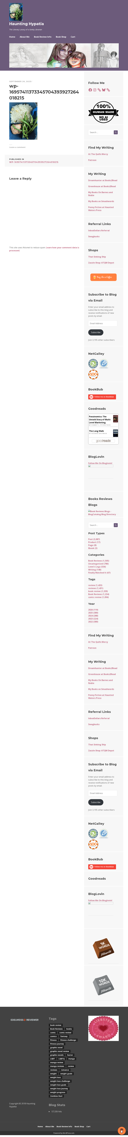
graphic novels (57, 1055)
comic (53, 1032)
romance (65, 1070)
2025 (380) (93, 612)
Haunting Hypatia (26, 24)
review (71, 1066)
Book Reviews (56, 1029)
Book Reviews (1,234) (98, 594)
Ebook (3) (92, 548)
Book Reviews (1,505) (98, 560)
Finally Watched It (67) (99, 572)
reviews (53, 1070)
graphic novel (56, 1047)
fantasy (64, 1036)
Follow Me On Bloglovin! (100, 463)
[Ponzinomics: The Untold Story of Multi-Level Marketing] (115, 418)
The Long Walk (96, 431)
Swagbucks (94, 236)
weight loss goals (58, 1085)
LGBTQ (62, 1059)
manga (71, 1059)
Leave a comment (17, 147)
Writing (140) (94, 569)
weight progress (57, 1092)
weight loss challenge (60, 1081)
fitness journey (57, 1044)
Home (12, 36)
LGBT (52, 1059)
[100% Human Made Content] (103, 112)
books (69, 1029)
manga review (56, 1062)
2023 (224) (93, 618)
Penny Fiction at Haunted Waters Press (101, 209)
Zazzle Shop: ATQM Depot (101, 262)
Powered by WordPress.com (64, 1133)
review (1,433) (95, 585)
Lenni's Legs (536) (97, 566)
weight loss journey (59, 1088)
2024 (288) (93, 615)
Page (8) (92, 545)
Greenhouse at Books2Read (102, 186)
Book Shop (61, 36)
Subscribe (95, 332)
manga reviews (57, 1066)
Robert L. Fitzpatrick (101, 425)
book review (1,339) (98, 591)
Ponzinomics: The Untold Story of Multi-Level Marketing (100, 419)
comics (53, 1036)
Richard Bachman (99, 433)
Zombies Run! (56, 1096)
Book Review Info (42, 36)
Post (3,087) (94, 539)
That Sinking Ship (97, 256)
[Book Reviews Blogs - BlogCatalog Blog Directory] (103, 512)
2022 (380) (93, 621)
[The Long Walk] (115, 433)
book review (55, 1025)
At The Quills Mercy (98, 154)
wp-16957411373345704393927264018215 (33, 160)
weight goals (66, 1073)
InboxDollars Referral (99, 230)
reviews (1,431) (95, 588)
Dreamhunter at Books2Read (102, 180)
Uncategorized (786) (98, 563)
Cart (73, 36)
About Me (25, 36)
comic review (65, 1032)
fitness (53, 1040)
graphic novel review (59, 1051)
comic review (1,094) (98, 597)
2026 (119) (93, 609)
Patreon (92, 160)
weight (53, 1073)
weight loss (55, 1077)
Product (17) (94, 542)
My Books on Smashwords (101, 201)
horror (70, 1055)
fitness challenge (68, 1040)
